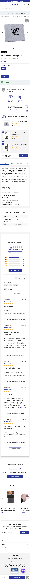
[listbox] (15, 69)
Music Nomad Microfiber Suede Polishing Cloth (8, 510)
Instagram (10, 565)
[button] (28, 5)
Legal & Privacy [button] (6, 548)
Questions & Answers (15, 465)
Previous (2, 498)
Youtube (6, 565)
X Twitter (23, 565)
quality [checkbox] (6, 285)
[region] (14, 258)
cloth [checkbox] (5, 289)
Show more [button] (11, 289)
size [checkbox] (11, 285)
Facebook (15, 565)
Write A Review (15, 270)
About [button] (3, 544)
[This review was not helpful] (24, 319)
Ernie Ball (4, 52)
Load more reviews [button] (15, 448)
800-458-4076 (18, 558)
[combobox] (15, 8)
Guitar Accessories (5, 16)
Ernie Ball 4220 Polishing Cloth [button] (18, 313)
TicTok (19, 565)
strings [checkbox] (15, 285)
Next (27, 498)
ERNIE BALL (15, 192)
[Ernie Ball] (7, 190)
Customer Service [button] (7, 541)
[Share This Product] (27, 21)
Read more (7, 349)
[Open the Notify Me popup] (3, 90)
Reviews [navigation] (19, 163)
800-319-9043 (13, 109)
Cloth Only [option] (5, 76)
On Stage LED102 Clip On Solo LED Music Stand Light (19, 133)
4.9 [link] (9, 58)
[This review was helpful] (22, 319)
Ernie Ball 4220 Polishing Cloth (19, 121)
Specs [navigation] (12, 163)
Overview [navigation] (5, 163)
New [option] (3, 68)
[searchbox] (9, 278)
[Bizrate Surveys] (16, 572)
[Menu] (2, 4)
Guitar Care (14, 16)
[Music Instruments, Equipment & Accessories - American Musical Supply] (15, 4)
